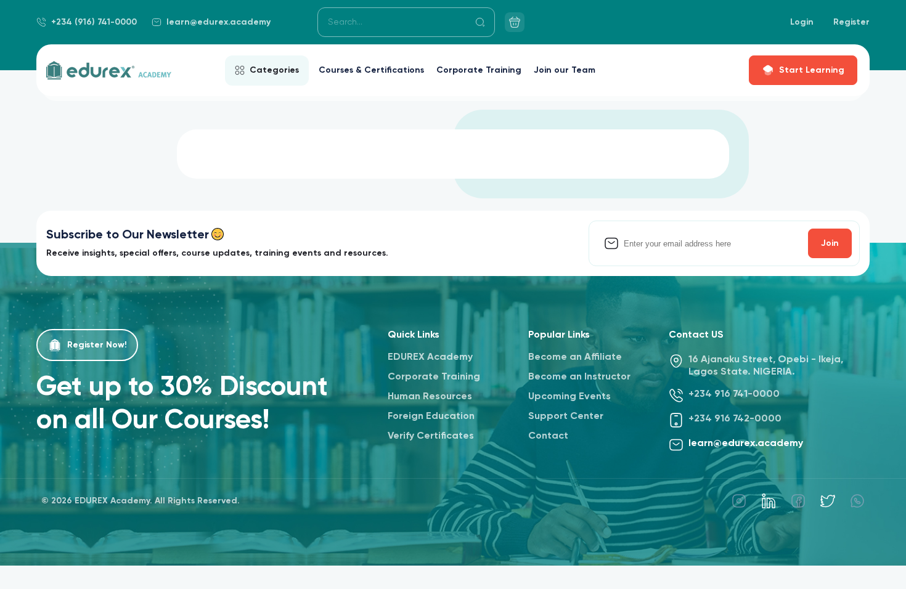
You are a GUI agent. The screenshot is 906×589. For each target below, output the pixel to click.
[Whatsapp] (857, 501)
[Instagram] (739, 501)
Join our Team (564, 70)
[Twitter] (827, 501)
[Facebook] (798, 501)
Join (830, 243)
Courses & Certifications (371, 70)
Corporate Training (478, 70)
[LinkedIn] (768, 501)
